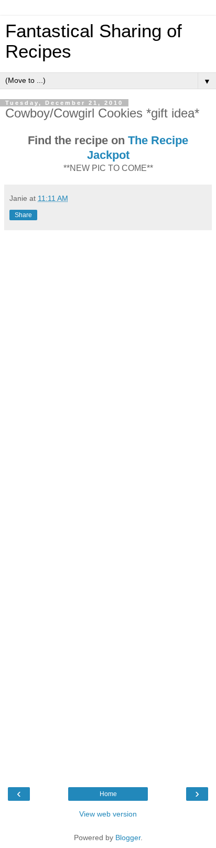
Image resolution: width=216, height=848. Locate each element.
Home (108, 794)
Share (23, 215)
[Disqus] (108, 366)
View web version (108, 814)
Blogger (128, 837)
